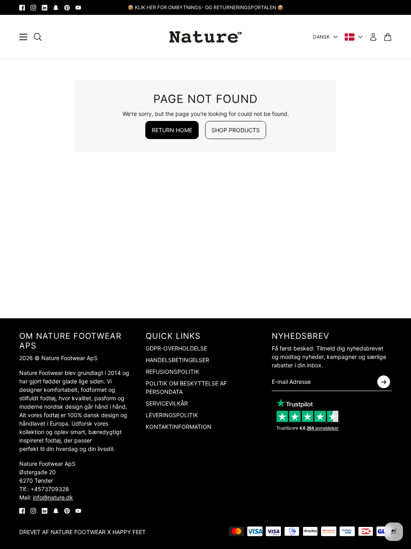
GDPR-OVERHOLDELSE (176, 348)
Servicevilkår (167, 403)
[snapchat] (55, 7)
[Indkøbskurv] (388, 37)
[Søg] (38, 37)
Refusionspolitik (172, 371)
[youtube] (78, 7)
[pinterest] (67, 7)
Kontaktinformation (179, 426)
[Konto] (373, 37)
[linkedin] (44, 7)
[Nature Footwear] (205, 37)
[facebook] (22, 7)
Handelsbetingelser (177, 359)
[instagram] (33, 7)
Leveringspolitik (172, 415)
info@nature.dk (53, 497)
